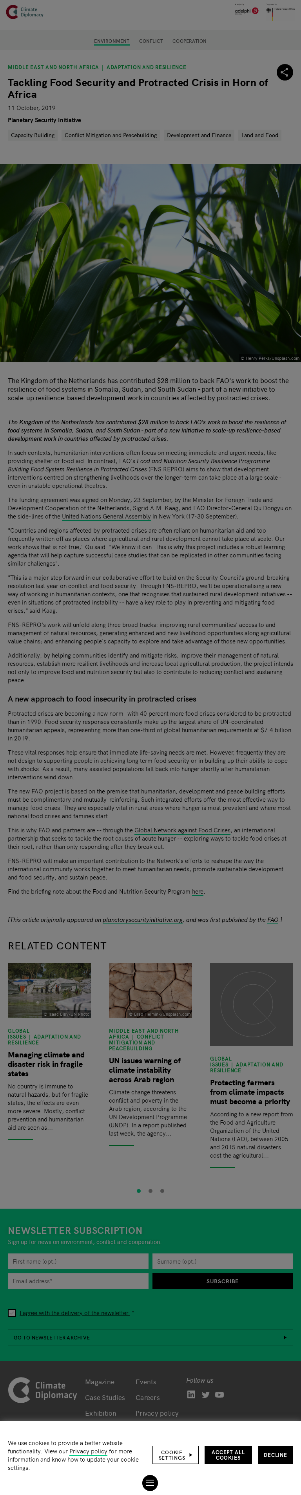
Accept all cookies (228, 1454)
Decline (275, 1454)
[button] (175, 1455)
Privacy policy (88, 1451)
